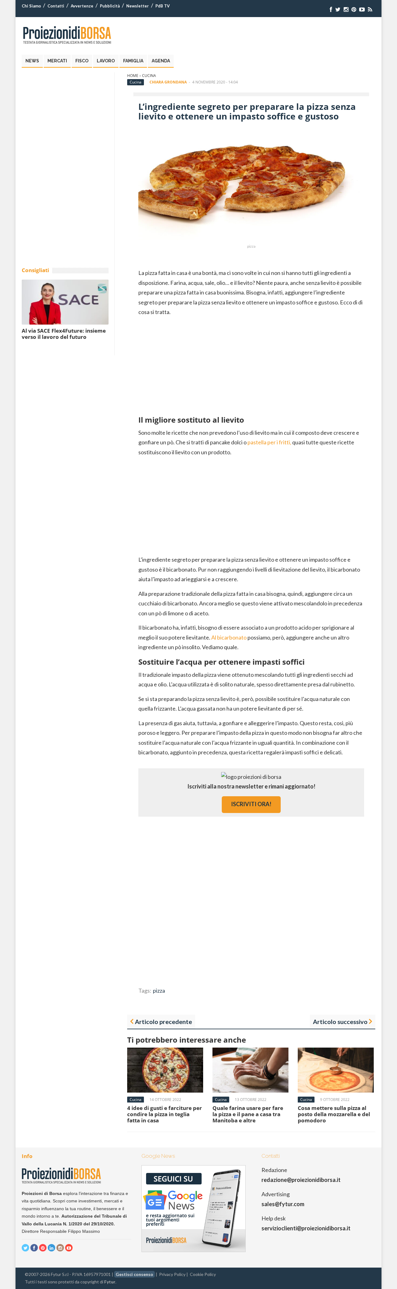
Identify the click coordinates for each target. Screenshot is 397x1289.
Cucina (149, 75)
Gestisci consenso (134, 1274)
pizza (159, 990)
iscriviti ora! (251, 804)
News (32, 60)
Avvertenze (82, 5)
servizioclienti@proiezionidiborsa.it (305, 1228)
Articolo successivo (340, 1021)
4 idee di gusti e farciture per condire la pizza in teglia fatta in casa (164, 1114)
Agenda (161, 60)
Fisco (81, 60)
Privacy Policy (172, 1274)
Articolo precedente (163, 1021)
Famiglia (133, 60)
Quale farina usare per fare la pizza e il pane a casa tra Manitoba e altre (247, 1114)
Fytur (109, 1281)
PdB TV (162, 5)
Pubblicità (110, 5)
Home (132, 75)
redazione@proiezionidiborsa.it (301, 1179)
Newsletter (137, 5)
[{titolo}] (331, 9)
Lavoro (106, 60)
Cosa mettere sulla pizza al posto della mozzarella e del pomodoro (334, 1114)
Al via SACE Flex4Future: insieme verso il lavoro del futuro (64, 333)
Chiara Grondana (168, 82)
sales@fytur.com (282, 1204)
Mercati (57, 60)
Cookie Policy (203, 1274)
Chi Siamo (31, 5)
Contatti (55, 5)
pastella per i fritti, (269, 442)
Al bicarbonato (229, 637)
